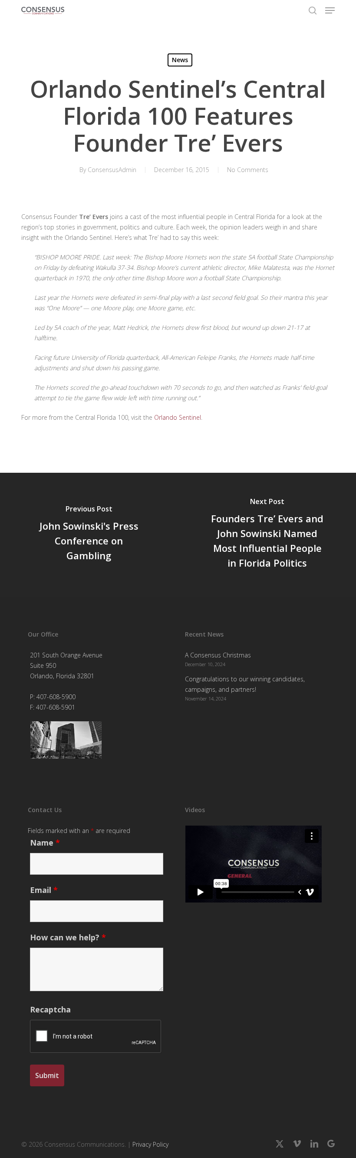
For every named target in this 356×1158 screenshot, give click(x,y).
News (180, 60)
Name (45, 842)
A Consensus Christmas (218, 655)
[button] (330, 10)
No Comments (247, 170)
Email (44, 890)
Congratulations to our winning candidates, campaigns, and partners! (245, 684)
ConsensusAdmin (112, 170)
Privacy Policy (150, 1144)
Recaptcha (50, 1009)
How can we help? (68, 937)
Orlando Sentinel (177, 417)
